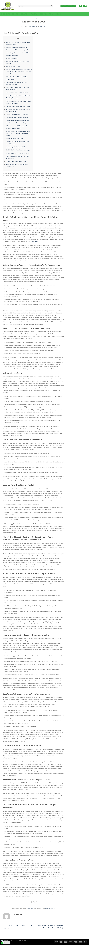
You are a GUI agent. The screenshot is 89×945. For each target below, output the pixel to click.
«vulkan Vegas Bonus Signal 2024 (16, 161)
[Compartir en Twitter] (33, 902)
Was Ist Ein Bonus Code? (13, 66)
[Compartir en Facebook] (30, 902)
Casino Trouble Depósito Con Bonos (17, 114)
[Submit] (51, 6)
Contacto (57, 14)
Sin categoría (33, 19)
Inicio (3, 14)
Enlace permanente (49, 908)
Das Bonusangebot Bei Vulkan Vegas (17, 92)
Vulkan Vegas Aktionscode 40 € (15, 147)
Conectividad (43, 14)
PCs (17, 14)
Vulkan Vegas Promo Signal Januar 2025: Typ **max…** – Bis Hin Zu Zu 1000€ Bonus (18, 133)
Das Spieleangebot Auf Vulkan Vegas (17, 117)
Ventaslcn (42, 26)
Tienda (51, 14)
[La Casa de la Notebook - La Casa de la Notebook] (8, 6)
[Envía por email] (36, 902)
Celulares (24, 14)
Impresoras (33, 14)
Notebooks (10, 14)
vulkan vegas (34, 241)
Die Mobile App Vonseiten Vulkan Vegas (18, 150)
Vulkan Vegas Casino (12, 58)
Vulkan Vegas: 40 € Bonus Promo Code (17, 153)
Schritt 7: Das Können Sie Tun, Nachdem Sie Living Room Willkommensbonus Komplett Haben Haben (19, 72)
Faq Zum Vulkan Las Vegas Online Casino (18, 106)
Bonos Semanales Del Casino (14, 138)
